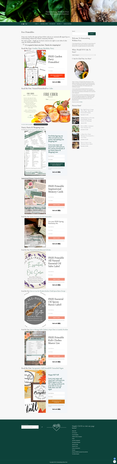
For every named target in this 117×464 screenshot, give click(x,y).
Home (36, 23)
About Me (74, 430)
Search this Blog (24, 424)
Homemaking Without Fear (57, 11)
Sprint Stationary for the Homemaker (41, 217)
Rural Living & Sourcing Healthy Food (36, 129)
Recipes (59, 23)
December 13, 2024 (84, 146)
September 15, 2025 (84, 114)
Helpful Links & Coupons (77, 436)
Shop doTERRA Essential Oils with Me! (80, 451)
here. (81, 101)
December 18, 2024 (84, 139)
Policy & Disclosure (76, 448)
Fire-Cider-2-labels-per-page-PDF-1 (27, 124)
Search (73, 31)
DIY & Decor (52, 23)
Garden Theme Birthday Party (43, 48)
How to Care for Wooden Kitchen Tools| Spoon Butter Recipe (47, 291)
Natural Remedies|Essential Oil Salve (40, 250)
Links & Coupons (67, 23)
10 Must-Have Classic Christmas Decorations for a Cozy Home (87, 136)
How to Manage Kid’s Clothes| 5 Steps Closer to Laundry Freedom (49, 329)
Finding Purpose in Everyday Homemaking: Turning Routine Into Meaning (87, 119)
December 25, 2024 (84, 129)
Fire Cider (49, 88)
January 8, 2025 (84, 122)
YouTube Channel (75, 453)
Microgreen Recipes (76, 442)
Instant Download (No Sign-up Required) (40, 124)
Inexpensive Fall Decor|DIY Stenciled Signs (47, 368)
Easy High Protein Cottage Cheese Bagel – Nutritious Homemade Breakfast (87, 111)
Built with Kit (56, 82)
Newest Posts (75, 446)
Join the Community (76, 440)
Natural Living (44, 23)
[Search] (42, 427)
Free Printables (75, 434)
